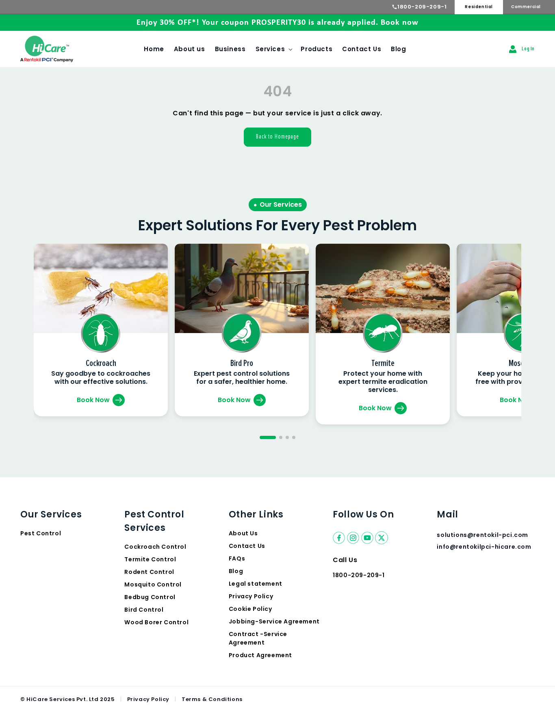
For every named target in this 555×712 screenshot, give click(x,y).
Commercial (526, 7)
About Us (243, 533)
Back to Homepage (277, 137)
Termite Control (150, 559)
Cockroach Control (155, 547)
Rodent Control (149, 572)
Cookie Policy (250, 609)
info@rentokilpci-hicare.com (484, 546)
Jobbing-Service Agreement (274, 621)
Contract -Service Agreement (258, 638)
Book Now (93, 400)
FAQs (237, 558)
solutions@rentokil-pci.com (483, 535)
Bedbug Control (149, 597)
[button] (273, 49)
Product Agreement (260, 655)
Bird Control (143, 610)
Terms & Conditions (212, 699)
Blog (236, 571)
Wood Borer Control (156, 622)
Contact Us (247, 546)
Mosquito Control (153, 584)
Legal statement (255, 584)
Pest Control (40, 533)
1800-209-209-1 (422, 7)
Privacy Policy (251, 596)
